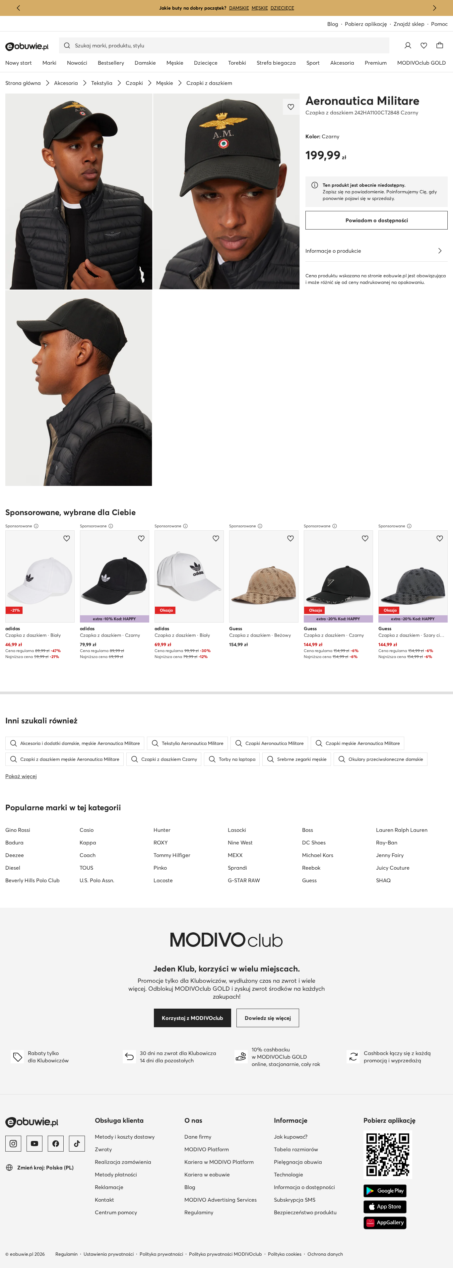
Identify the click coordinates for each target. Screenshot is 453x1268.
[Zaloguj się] (408, 45)
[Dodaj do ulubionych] (291, 107)
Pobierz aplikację (366, 24)
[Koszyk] (440, 45)
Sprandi (237, 867)
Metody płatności (116, 1174)
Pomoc (439, 24)
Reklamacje (109, 1187)
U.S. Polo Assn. (97, 880)
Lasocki (237, 830)
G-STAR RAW (244, 880)
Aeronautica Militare (362, 100)
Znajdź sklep (409, 24)
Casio (87, 830)
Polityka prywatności (161, 1254)
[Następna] (434, 8)
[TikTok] (77, 1144)
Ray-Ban (386, 842)
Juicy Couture (393, 867)
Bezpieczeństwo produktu (305, 1212)
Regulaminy (198, 1212)
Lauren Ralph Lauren (401, 830)
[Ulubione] (424, 45)
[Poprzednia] (19, 8)
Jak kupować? (290, 1136)
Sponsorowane (18, 525)
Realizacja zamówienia (123, 1162)
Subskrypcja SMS (294, 1199)
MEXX (235, 855)
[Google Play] (385, 1191)
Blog (332, 24)
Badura (14, 842)
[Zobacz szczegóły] (440, 251)
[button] (79, 192)
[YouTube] (34, 1144)
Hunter (162, 830)
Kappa (88, 842)
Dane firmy (197, 1136)
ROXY (161, 842)
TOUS (86, 867)
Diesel (12, 867)
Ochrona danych (325, 1254)
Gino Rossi (17, 830)
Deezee (14, 855)
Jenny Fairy (390, 855)
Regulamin (66, 1254)
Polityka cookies (284, 1254)
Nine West (240, 842)
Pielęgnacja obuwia (298, 1162)
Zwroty (103, 1149)
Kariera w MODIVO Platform (219, 1162)
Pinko (160, 867)
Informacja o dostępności (304, 1187)
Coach (88, 855)
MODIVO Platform (206, 1149)
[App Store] (385, 1207)
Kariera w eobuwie (207, 1174)
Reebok (311, 867)
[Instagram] (13, 1144)
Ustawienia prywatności (109, 1254)
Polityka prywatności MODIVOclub (225, 1254)
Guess (309, 880)
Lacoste (163, 880)
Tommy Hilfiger (172, 855)
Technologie (288, 1174)
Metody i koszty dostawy (125, 1136)
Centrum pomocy (116, 1212)
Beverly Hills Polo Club (32, 880)
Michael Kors (317, 855)
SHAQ (383, 880)
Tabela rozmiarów (296, 1149)
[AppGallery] (385, 1223)
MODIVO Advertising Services (220, 1199)
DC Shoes (314, 842)
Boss (307, 830)
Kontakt (104, 1199)
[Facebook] (56, 1144)
